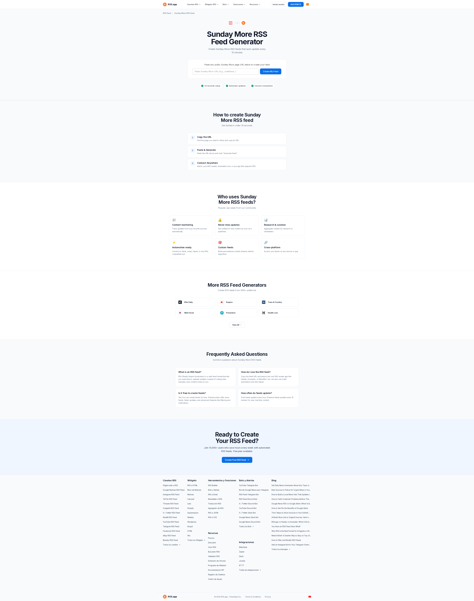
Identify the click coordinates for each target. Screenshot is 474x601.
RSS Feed (167, 13)
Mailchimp (243, 547)
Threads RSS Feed (170, 504)
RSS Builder (213, 485)
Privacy (268, 597)
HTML (189, 531)
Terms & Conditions (253, 597)
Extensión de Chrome (217, 561)
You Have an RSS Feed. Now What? (286, 526)
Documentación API (216, 570)
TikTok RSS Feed (170, 499)
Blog (274, 480)
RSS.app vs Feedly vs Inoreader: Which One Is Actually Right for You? (291, 522)
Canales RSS (169, 480)
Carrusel (190, 499)
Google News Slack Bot (248, 517)
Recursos (213, 533)
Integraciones (246, 542)
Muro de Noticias (194, 490)
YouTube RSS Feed (171, 522)
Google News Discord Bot (249, 522)
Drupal (190, 526)
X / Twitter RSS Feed (171, 513)
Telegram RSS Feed (171, 526)
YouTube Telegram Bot (248, 485)
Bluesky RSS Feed (170, 540)
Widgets (192, 480)
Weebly (190, 517)
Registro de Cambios (216, 574)
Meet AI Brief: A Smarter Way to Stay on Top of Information (291, 536)
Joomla (242, 561)
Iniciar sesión (278, 4)
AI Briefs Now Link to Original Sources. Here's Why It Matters (291, 517)
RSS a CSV (212, 517)
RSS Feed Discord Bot (248, 499)
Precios (211, 538)
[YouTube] (309, 597)
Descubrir (212, 543)
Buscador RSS (214, 552)
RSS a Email (212, 494)
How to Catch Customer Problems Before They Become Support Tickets (291, 499)
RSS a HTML (192, 485)
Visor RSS (212, 547)
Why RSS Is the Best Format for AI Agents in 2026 (291, 531)
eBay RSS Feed (169, 536)
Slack (241, 556)
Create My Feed (270, 71)
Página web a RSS (170, 485)
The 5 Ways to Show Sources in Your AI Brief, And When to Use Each (291, 513)
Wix (188, 536)
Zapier (241, 552)
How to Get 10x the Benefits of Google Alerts (290, 508)
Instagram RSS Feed (171, 494)
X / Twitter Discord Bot (248, 504)
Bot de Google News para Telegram (254, 490)
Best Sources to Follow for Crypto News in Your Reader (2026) (291, 490)
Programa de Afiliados (217, 565)
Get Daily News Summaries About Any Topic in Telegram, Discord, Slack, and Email (291, 485)
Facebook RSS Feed (171, 531)
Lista (189, 504)
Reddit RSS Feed (170, 517)
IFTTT (241, 565)
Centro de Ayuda (215, 579)
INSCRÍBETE (296, 4)
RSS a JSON (213, 513)
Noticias (190, 494)
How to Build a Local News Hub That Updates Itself (291, 494)
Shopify (190, 508)
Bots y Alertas (213, 490)
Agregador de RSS (216, 508)
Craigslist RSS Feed (171, 508)
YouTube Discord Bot (247, 508)
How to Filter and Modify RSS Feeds (286, 540)
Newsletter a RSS (215, 499)
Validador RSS (214, 556)
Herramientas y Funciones (222, 480)
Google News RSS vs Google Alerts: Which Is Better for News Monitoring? (291, 504)
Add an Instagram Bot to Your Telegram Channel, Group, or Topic (291, 545)
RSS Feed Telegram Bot (249, 494)
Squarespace (192, 513)
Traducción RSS (214, 504)
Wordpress (191, 522)
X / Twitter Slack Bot (247, 513)
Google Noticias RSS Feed (173, 490)
